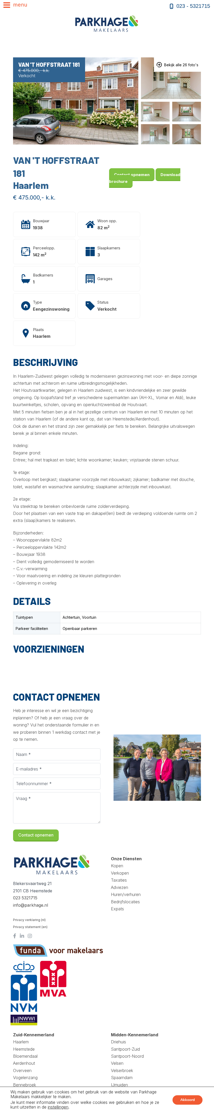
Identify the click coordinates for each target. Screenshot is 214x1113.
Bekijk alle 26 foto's (180, 65)
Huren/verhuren (126, 894)
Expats (117, 908)
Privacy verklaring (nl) (29, 920)
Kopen (117, 865)
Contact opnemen (132, 174)
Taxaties (119, 880)
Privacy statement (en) (30, 927)
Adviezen (119, 887)
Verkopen (120, 873)
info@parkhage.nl (30, 905)
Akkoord (187, 1099)
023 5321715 (25, 897)
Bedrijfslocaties (125, 901)
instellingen (58, 1107)
